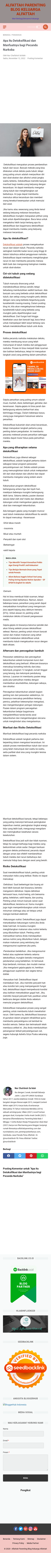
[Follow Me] (20, 1530)
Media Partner (33, 1543)
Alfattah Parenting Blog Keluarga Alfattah (26, 9)
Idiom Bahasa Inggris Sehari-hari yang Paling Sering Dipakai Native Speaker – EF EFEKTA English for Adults (27, 580)
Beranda (6, 1539)
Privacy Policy (18, 1543)
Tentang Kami (19, 1539)
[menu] (6, 27)
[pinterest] (31, 1156)
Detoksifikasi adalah (13, 244)
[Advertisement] (25, 89)
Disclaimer (41, 1539)
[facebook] (8, 1156)
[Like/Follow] (16, 1530)
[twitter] (20, 1156)
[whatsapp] (42, 1156)
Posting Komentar (35, 58)
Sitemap (30, 1539)
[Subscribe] (35, 1530)
